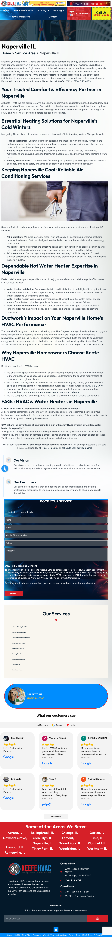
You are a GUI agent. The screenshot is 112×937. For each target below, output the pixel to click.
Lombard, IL (15, 847)
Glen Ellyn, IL (42, 838)
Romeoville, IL (15, 852)
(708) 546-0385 (82, 81)
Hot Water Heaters (20, 16)
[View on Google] (6, 738)
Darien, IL (97, 833)
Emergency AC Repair (18, 643)
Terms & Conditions (69, 578)
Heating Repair (16, 654)
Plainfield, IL (97, 843)
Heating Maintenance (18, 659)
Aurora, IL (15, 833)
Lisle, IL (97, 838)
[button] (4, 468)
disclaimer (91, 583)
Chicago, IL (69, 833)
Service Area (25, 53)
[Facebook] (56, 929)
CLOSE (97, 432)
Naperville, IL (42, 843)
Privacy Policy (47, 578)
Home (6, 10)
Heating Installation (18, 648)
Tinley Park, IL (42, 848)
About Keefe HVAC (23, 10)
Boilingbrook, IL (42, 833)
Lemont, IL (69, 838)
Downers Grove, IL (15, 840)
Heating (57, 10)
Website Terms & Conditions (55, 935)
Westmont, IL (97, 848)
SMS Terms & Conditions (94, 935)
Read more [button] (47, 757)
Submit (13, 593)
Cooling (42, 10)
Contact (53, 16)
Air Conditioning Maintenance (21, 637)
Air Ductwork (16, 664)
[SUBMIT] (97, 918)
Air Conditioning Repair (19, 632)
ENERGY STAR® (94, 385)
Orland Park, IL (69, 843)
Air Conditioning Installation (20, 627)
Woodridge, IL (69, 848)
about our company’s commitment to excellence (54, 392)
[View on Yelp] (45, 779)
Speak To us (34, 694)
